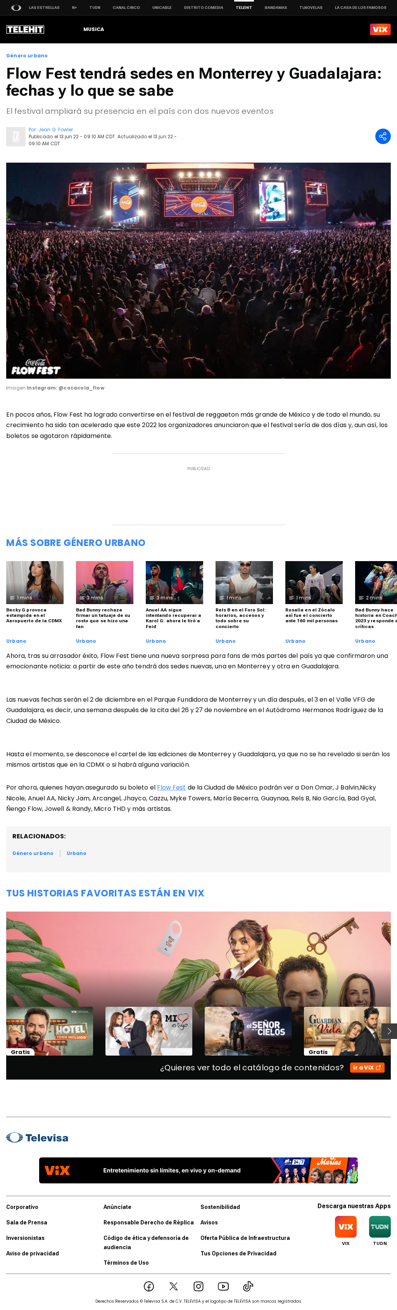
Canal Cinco (126, 7)
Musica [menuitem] (93, 29)
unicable (162, 7)
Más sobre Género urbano (76, 542)
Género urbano (27, 56)
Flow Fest (171, 787)
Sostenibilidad (220, 1207)
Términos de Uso (126, 1263)
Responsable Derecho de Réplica (149, 1222)
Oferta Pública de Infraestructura (245, 1238)
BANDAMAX (276, 7)
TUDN (94, 7)
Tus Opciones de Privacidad (238, 1253)
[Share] (383, 136)
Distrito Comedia (203, 7)
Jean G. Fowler (55, 129)
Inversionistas (25, 1238)
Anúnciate (117, 1207)
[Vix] (380, 29)
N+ (74, 7)
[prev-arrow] (1, 1031)
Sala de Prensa (26, 1222)
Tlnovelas (311, 7)
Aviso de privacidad (32, 1253)
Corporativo (22, 1207)
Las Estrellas (44, 7)
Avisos (209, 1222)
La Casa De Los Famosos (361, 7)
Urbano (16, 641)
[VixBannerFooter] (198, 1170)
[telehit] (25, 29)
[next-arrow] (389, 1031)
